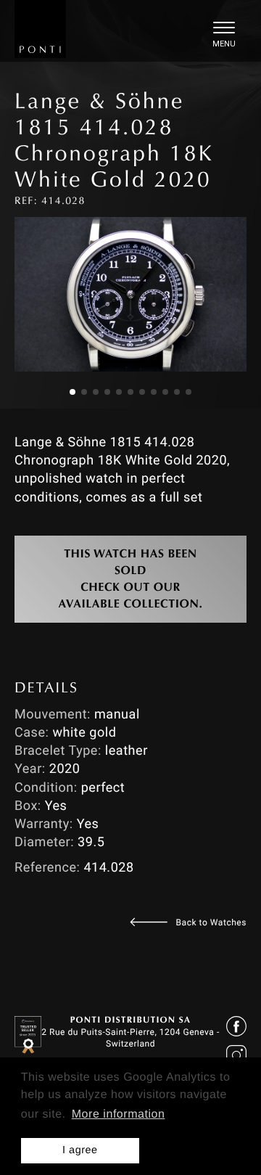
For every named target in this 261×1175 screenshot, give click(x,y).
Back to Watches (211, 922)
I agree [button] (80, 1150)
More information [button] (118, 1114)
